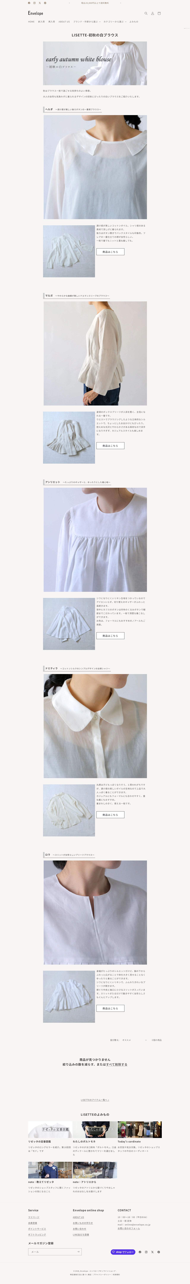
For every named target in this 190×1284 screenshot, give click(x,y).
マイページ (33, 1217)
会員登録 (32, 1222)
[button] (87, 21)
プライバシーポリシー (102, 1274)
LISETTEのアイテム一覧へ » (95, 1099)
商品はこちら (110, 252)
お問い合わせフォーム (129, 1228)
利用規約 (116, 1274)
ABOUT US (78, 1217)
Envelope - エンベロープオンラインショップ (97, 1271)
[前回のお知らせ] (69, 3)
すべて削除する (117, 1064)
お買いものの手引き (83, 1222)
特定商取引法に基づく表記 (80, 1274)
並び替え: (114, 1040)
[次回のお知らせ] (120, 3)
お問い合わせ (79, 1228)
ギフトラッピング (37, 1234)
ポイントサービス (37, 1228)
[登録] (78, 1251)
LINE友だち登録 (81, 1234)
